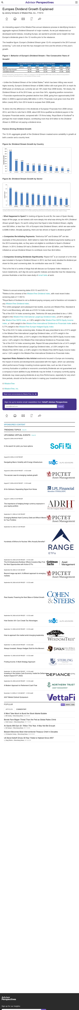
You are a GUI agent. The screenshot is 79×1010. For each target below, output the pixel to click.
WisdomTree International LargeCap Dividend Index (34, 316)
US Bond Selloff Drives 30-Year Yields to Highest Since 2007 (29, 737)
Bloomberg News (18, 716)
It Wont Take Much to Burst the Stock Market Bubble (25, 713)
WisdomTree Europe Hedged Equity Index (36, 326)
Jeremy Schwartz (12, 12)
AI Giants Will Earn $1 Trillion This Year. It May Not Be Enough (29, 725)
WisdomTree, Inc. (29, 12)
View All (24, 430)
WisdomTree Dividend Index (38, 293)
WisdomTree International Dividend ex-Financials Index (48, 323)
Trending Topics (12, 430)
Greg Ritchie (9, 740)
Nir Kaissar (9, 728)
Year (72, 704)
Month (68, 704)
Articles (9, 709)
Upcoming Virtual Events (17, 435)
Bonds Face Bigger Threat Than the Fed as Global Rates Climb (30, 719)
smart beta (42, 275)
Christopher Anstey (11, 734)
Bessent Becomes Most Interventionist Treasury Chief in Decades (31, 731)
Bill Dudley (9, 716)
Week (62, 704)
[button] (7, 19)
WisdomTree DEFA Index (16, 320)
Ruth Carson (9, 722)
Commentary (21, 709)
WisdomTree (9, 383)
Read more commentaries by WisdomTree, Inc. (19, 394)
